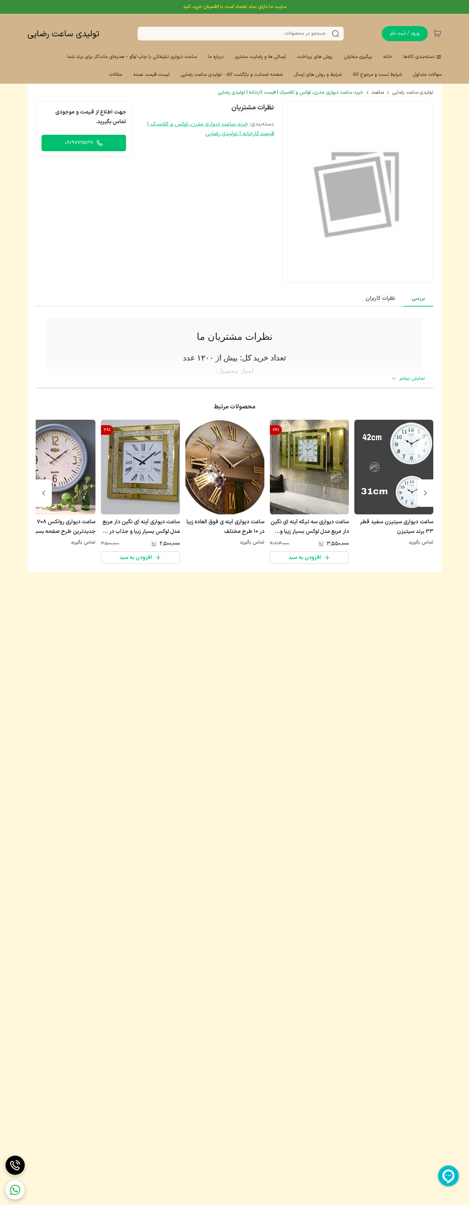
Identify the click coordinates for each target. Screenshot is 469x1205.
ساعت (377, 92)
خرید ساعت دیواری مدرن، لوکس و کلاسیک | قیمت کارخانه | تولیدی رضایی (290, 92)
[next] (43, 493)
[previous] (425, 493)
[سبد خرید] (437, 33)
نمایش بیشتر (412, 378)
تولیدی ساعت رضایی (63, 34)
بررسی (418, 298)
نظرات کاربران (380, 298)
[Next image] (423, 192)
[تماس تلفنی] (15, 1165)
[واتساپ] (15, 1190)
